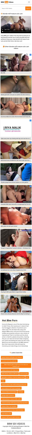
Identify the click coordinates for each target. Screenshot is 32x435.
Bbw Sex (23, 433)
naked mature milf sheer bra (10, 370)
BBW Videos (7, 2)
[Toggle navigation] (29, 2)
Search (28, 8)
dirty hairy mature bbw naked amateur (13, 410)
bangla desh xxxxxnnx (8, 395)
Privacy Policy (19, 431)
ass (27, 377)
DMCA (3, 431)
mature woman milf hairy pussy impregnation (15, 402)
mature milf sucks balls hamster (11, 417)
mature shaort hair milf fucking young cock (14, 384)
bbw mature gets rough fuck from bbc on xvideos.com (16, 365)
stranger (20, 392)
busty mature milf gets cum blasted (12, 357)
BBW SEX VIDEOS (16, 423)
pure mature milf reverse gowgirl (11, 388)
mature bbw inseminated (9, 392)
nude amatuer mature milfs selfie (11, 399)
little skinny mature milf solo (10, 373)
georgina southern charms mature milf (13, 377)
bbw (3, 381)
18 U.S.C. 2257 (10, 431)
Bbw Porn (16, 433)
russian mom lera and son (9, 361)
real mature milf (6, 413)
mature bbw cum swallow (9, 406)
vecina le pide (24, 373)
